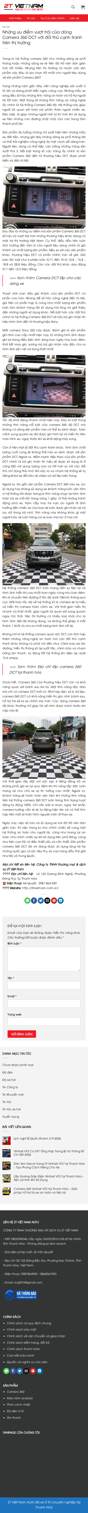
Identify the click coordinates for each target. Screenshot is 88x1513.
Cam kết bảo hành (20, 1355)
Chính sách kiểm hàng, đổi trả (28, 1342)
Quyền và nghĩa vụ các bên (27, 1362)
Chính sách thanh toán (23, 1349)
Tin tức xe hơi (11, 1109)
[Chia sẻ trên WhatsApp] (27, 900)
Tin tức (31, 18)
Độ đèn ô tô (15, 1411)
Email (12, 996)
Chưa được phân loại (17, 1065)
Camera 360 (15, 1391)
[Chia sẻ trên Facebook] (34, 900)
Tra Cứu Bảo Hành (52, 18)
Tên (11, 978)
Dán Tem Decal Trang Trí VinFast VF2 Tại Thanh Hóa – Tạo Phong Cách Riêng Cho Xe (49, 1165)
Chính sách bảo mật (21, 1329)
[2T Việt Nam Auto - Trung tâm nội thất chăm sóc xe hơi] (23, 7)
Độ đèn (7, 1072)
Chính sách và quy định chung (29, 1323)
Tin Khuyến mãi (13, 1094)
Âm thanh (14, 1417)
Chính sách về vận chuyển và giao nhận (36, 1336)
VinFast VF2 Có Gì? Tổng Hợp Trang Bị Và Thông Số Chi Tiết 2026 (49, 1152)
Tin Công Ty (10, 1087)
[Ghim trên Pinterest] (54, 900)
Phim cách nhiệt (18, 1404)
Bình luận (14, 943)
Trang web (14, 1014)
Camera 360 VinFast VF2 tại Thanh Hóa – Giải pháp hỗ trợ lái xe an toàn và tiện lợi (45, 1190)
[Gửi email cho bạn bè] (47, 900)
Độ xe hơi (9, 1079)
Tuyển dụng (10, 1116)
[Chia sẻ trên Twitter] (41, 900)
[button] (73, 7)
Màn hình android (20, 1398)
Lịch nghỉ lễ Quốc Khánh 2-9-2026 (37, 1138)
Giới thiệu (15, 18)
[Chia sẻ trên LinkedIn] (61, 900)
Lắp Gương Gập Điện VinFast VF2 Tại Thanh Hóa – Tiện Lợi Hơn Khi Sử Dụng (49, 1177)
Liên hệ (74, 18)
